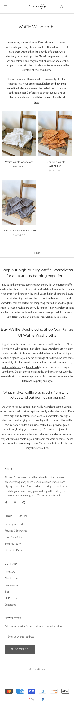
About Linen (11, 578)
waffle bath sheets (42, 97)
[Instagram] (15, 502)
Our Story (10, 571)
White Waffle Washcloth (19, 161)
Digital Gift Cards (13, 550)
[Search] (62, 7)
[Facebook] (6, 502)
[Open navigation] (5, 6)
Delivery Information (15, 524)
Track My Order (13, 543)
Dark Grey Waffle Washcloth (19, 230)
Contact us (10, 604)
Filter (37, 252)
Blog (7, 591)
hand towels (32, 366)
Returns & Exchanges (16, 530)
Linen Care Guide (13, 537)
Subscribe (19, 649)
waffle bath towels (11, 366)
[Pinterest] (23, 502)
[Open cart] (68, 7)
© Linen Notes (37, 669)
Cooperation (11, 585)
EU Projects (11, 598)
